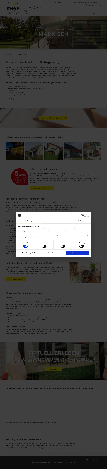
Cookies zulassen (77, 253)
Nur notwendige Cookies (29, 253)
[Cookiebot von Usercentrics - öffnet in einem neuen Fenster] (82, 215)
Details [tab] (53, 221)
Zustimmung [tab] (28, 221)
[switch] (44, 246)
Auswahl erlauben (53, 253)
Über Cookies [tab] (79, 221)
